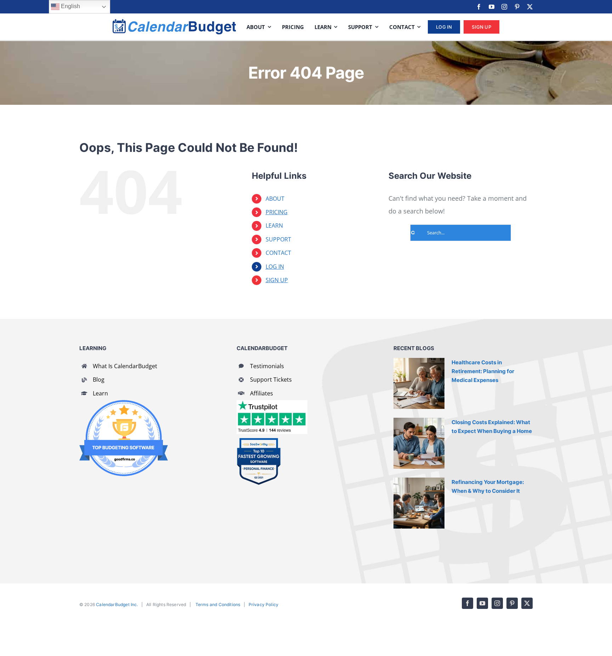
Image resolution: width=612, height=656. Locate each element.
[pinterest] (517, 7)
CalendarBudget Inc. (117, 604)
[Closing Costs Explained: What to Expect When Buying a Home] (418, 443)
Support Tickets (271, 379)
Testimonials (267, 366)
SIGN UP (277, 280)
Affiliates (261, 393)
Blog (98, 379)
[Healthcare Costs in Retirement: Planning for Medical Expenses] (418, 383)
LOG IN (275, 266)
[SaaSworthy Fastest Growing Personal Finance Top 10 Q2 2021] (259, 441)
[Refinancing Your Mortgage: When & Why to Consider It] (418, 503)
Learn (100, 393)
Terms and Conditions (218, 604)
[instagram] (504, 7)
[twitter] (530, 7)
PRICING (277, 212)
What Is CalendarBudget (125, 366)
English (70, 6)
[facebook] (479, 7)
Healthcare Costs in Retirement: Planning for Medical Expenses (483, 371)
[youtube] (491, 7)
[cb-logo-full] (174, 22)
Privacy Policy (264, 604)
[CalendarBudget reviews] (272, 403)
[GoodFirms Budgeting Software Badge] (123, 403)
